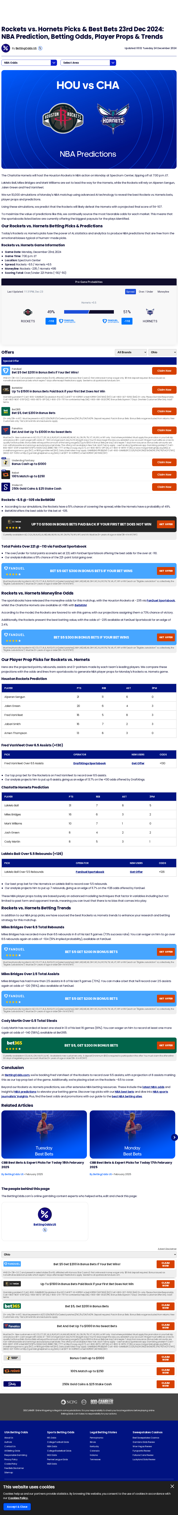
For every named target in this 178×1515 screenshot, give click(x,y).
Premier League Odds (57, 1459)
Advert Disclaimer (167, 1249)
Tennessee (95, 1459)
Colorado (94, 1450)
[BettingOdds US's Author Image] (45, 1214)
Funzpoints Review (142, 1450)
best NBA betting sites (127, 1096)
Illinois (93, 1442)
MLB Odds (52, 1463)
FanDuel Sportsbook (161, 601)
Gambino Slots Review (144, 1442)
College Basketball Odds (59, 1450)
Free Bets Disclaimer (14, 1468)
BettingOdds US (26, 48)
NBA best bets (124, 1092)
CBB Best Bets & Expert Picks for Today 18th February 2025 (42, 1164)
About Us (8, 1437)
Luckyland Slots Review (144, 1459)
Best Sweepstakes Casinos (146, 1437)
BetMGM (81, 605)
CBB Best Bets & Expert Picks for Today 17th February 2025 (131, 1164)
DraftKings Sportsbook (89, 763)
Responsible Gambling (15, 1455)
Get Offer (138, 763)
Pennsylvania (96, 1437)
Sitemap (8, 1472)
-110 (51, 321)
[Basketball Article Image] (44, 1134)
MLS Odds (52, 1455)
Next (174, 1137)
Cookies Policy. (18, 1498)
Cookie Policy (10, 1463)
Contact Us (9, 1446)
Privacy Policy (10, 1459)
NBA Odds (52, 1446)
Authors (8, 1442)
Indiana (94, 1455)
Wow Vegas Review (142, 1446)
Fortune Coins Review (143, 1455)
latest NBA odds (153, 1087)
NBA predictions (25, 1092)
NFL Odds (51, 1437)
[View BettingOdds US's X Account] (40, 48)
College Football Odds (58, 1442)
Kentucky (94, 1446)
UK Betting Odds (12, 1450)
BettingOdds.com (17, 1075)
